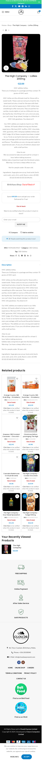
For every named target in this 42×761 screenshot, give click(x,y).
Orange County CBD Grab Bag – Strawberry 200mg (11, 397)
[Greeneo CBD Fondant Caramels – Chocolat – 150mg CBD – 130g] (11, 424)
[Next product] (8, 30)
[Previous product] (3, 30)
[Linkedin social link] (26, 6)
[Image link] (21, 635)
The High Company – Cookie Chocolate (30, 475)
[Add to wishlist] (17, 379)
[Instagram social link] (23, 662)
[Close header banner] (39, 2)
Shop (9, 25)
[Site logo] (21, 12)
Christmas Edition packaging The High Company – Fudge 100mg (30, 437)
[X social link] (16, 6)
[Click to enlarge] (6, 68)
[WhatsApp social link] (29, 6)
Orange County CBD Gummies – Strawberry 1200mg (30, 397)
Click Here (6, 408)
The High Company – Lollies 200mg (17, 548)
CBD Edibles (33, 248)
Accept (27, 757)
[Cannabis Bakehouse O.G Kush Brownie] (11, 463)
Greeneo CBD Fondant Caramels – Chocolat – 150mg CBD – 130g (11, 436)
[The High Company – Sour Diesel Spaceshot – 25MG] (11, 502)
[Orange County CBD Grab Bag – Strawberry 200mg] (11, 384)
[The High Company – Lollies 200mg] (6, 549)
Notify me (21, 224)
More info (14, 757)
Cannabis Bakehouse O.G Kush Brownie (11, 475)
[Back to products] (6, 30)
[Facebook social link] (12, 6)
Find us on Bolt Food (21, 698)
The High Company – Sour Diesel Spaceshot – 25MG (11, 515)
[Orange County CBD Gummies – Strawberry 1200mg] (31, 384)
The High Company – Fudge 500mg (30, 514)
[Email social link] (19, 6)
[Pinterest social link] (22, 6)
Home (4, 25)
